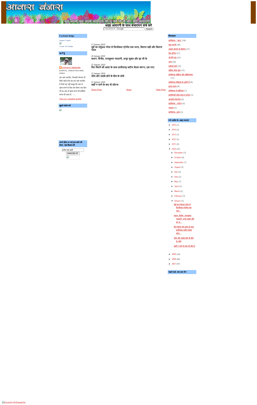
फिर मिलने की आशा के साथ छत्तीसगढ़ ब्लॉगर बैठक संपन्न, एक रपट (122, 67)
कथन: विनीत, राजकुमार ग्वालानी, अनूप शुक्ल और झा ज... (184, 218)
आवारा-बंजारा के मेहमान (177, 49)
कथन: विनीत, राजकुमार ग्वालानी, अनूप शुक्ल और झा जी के (119, 58)
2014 (174, 129)
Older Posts (161, 89)
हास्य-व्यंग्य (173, 86)
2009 (174, 254)
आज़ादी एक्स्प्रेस (175, 99)
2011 (174, 144)
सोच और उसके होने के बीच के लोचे (107, 76)
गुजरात (171, 108)
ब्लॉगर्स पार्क (173, 66)
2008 (174, 259)
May (176, 181)
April (176, 186)
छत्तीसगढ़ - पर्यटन (175, 103)
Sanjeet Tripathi (64, 40)
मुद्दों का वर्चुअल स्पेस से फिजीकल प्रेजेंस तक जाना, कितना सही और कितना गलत (126, 49)
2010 (174, 149)
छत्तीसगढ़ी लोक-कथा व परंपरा (179, 95)
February (178, 196)
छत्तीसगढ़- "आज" (175, 40)
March (177, 191)
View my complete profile (70, 99)
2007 (174, 264)
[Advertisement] (72, 125)
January (177, 201)
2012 (174, 139)
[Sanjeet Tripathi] (60, 43)
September (179, 162)
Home (128, 89)
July (176, 172)
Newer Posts (96, 89)
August (177, 167)
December (178, 152)
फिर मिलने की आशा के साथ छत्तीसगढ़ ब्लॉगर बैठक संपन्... (184, 230)
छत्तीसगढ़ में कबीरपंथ (176, 90)
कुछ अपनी (172, 45)
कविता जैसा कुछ (174, 70)
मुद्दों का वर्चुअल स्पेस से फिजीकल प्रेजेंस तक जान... (182, 207)
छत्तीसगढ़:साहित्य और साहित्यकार (181, 74)
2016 (174, 125)
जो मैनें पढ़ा (173, 57)
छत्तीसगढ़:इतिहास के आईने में (179, 82)
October (178, 157)
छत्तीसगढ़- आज (174, 112)
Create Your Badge (66, 46)
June (176, 177)
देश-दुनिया (172, 53)
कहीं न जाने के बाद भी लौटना (104, 84)
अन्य (170, 62)
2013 (174, 134)
